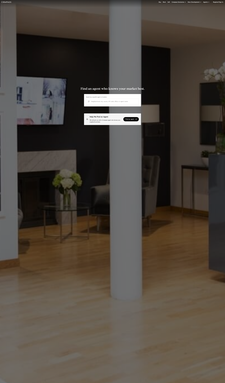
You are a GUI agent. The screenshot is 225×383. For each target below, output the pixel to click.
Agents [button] (205, 2)
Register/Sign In (218, 2)
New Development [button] (194, 2)
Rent (164, 2)
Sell (169, 2)
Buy (160, 2)
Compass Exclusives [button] (178, 2)
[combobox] (112, 101)
